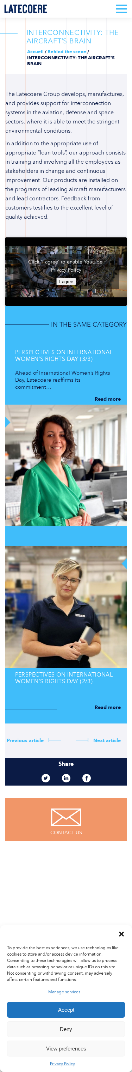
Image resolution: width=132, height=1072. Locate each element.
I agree (66, 281)
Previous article (26, 741)
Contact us (66, 833)
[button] (121, 934)
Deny (66, 1029)
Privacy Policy (62, 1063)
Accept (66, 1010)
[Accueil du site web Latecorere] (25, 9)
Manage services (64, 991)
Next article (106, 741)
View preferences (66, 1049)
